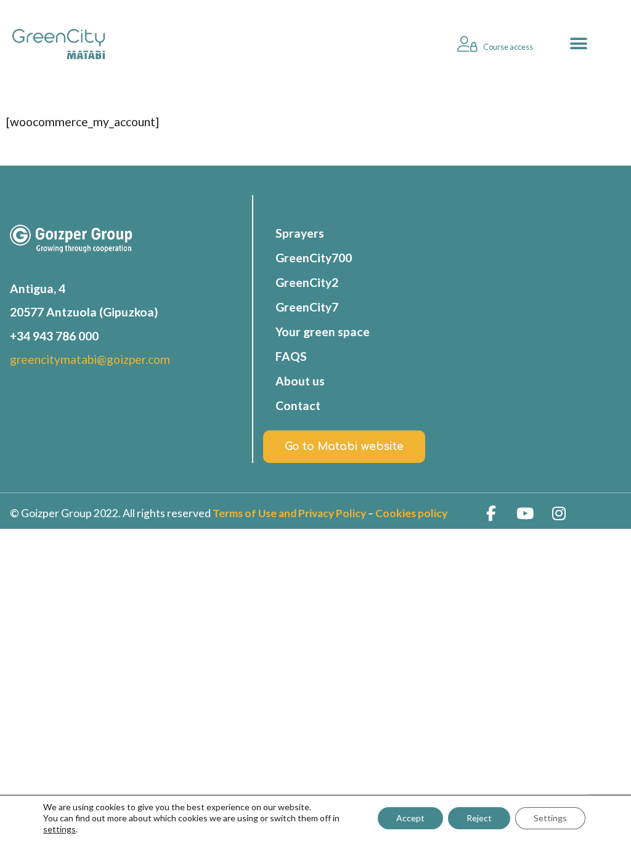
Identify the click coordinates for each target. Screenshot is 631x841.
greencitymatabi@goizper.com (90, 359)
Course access (508, 47)
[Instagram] (558, 513)
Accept (410, 818)
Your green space (322, 331)
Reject (479, 818)
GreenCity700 (313, 258)
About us (300, 381)
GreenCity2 (306, 282)
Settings (550, 818)
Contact (297, 405)
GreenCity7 (306, 307)
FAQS (291, 356)
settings (59, 829)
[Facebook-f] (491, 513)
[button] (579, 44)
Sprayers (299, 233)
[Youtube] (525, 513)
